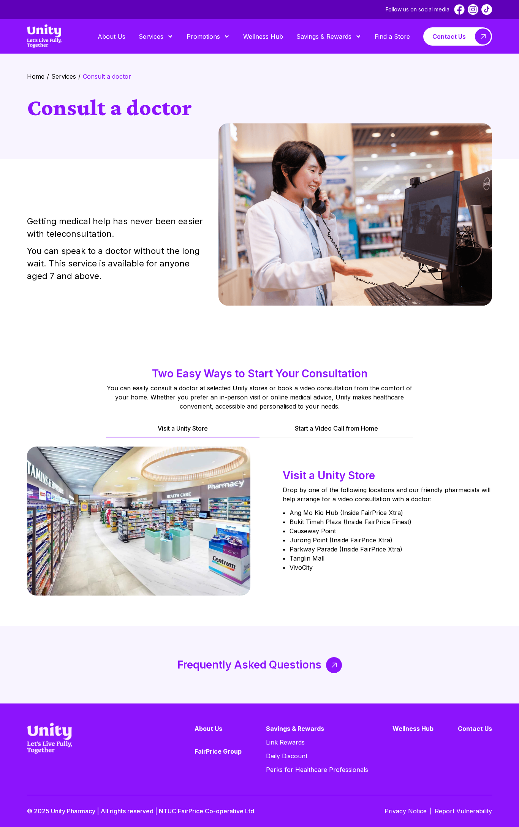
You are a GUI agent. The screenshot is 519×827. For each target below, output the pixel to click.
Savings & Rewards (323, 36)
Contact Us (449, 36)
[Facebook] (459, 9)
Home (35, 76)
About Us (111, 36)
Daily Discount (286, 756)
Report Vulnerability (463, 811)
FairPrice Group (218, 751)
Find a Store (392, 36)
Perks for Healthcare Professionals (317, 769)
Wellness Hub (263, 36)
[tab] (183, 428)
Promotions (203, 36)
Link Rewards (285, 742)
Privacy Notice (406, 811)
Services (151, 36)
